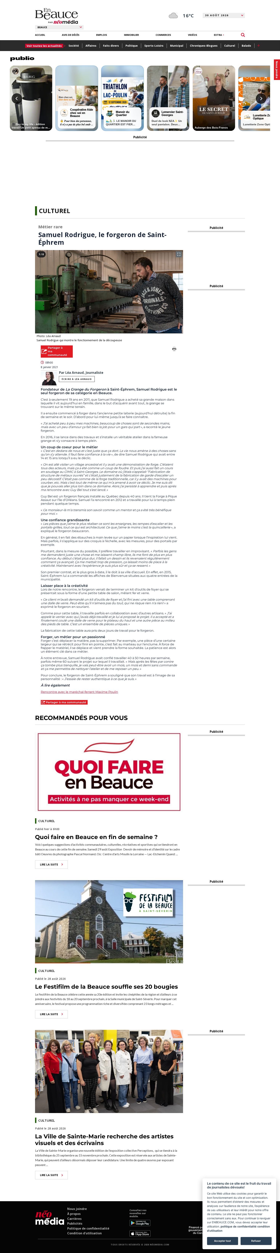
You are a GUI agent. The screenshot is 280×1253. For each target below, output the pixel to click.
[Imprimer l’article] (174, 349)
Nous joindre (77, 1209)
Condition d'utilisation (84, 1233)
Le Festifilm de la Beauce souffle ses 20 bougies (106, 986)
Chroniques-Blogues (204, 45)
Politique (132, 45)
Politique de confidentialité (88, 1228)
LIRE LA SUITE (49, 864)
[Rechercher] (243, 34)
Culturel (229, 45)
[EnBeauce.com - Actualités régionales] (56, 16)
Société (74, 45)
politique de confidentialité (239, 1226)
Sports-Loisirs (153, 45)
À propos (74, 1214)
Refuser (256, 1240)
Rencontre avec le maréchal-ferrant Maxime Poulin (79, 692)
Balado (246, 45)
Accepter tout (222, 1240)
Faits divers (111, 45)
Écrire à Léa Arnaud (77, 379)
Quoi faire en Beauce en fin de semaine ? (96, 837)
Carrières (74, 1219)
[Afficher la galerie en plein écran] (179, 254)
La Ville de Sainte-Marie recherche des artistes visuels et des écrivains (104, 1140)
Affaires (91, 45)
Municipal (176, 45)
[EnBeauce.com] (50, 1223)
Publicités (74, 1223)
